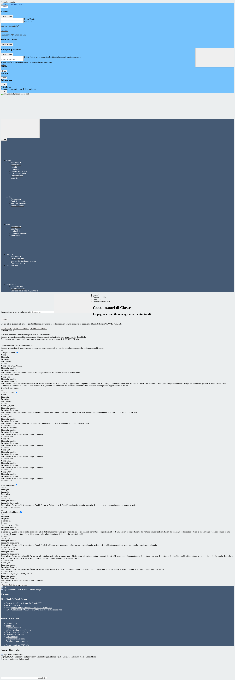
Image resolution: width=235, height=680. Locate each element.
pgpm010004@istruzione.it (31, 608)
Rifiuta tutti (21, 328)
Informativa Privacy (13, 628)
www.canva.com (8, 392)
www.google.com (8, 485)
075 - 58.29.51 (15, 605)
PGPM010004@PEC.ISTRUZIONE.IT (36, 610)
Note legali (10, 626)
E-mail (26, 57)
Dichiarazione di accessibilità (17, 632)
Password (28, 21)
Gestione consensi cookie (15, 639)
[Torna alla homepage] (15, 94)
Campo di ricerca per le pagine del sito (16, 312)
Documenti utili (99, 297)
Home (95, 295)
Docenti (96, 299)
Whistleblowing (12, 637)
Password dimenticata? (10, 26)
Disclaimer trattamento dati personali (15, 659)
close (4, 139)
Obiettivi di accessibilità (15, 634)
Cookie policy (11, 623)
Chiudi (4, 71)
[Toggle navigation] (20, 128)
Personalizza (6, 328)
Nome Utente (29, 19)
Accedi (4, 7)
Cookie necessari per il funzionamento (16, 346)
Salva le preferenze (20, 585)
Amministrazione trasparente (17, 641)
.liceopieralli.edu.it (8, 353)
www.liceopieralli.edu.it (10, 512)
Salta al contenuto (8, 2)
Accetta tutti (38, 328)
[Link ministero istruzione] (12, 4)
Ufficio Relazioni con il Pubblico (18, 630)
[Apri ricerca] (214, 57)
